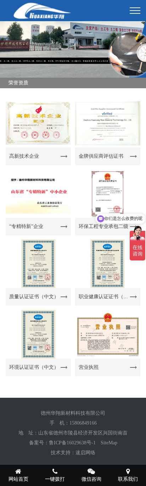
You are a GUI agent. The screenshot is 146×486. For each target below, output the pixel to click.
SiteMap (109, 442)
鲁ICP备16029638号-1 (72, 442)
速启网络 (85, 452)
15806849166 (83, 423)
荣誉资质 (18, 82)
